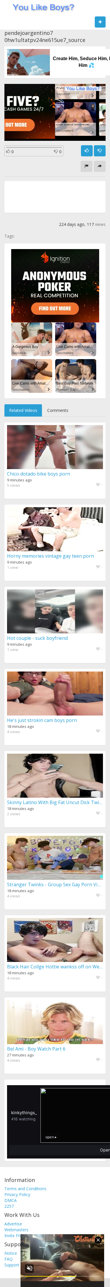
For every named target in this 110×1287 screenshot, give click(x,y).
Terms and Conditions (25, 1188)
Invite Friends (17, 1235)
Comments (57, 410)
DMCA (10, 1200)
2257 (9, 1206)
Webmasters (16, 1229)
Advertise (13, 1224)
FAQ (8, 1259)
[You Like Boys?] (41, 7)
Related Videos (23, 410)
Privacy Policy (17, 1194)
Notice (10, 1253)
